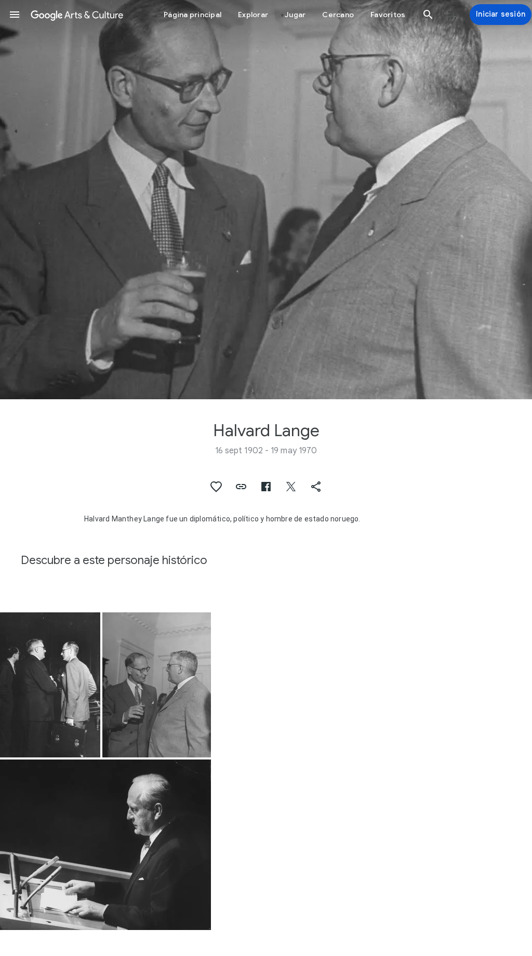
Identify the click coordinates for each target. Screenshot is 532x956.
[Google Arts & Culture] (77, 14)
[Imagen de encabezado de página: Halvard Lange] (266, 199)
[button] (14, 14)
